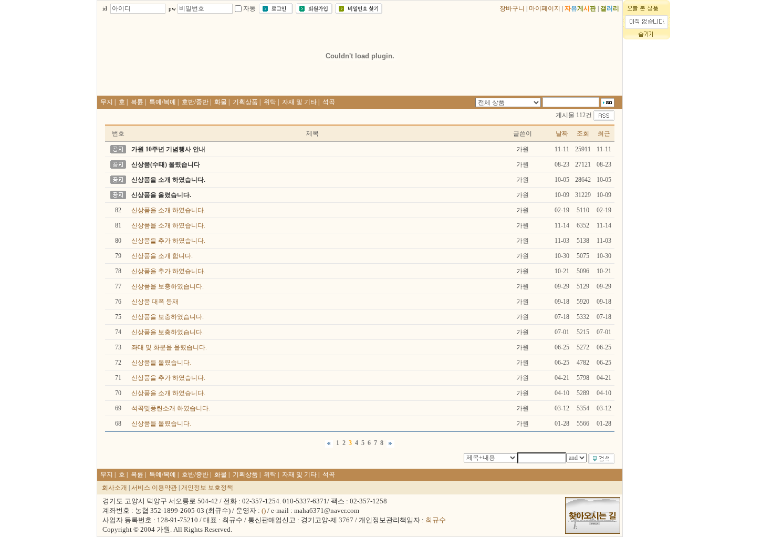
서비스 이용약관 (154, 487)
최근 (604, 133)
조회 (583, 133)
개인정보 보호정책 (207, 487)
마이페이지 (544, 8)
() (264, 510)
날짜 (562, 133)
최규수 (435, 520)
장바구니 (512, 8)
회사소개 (114, 487)
